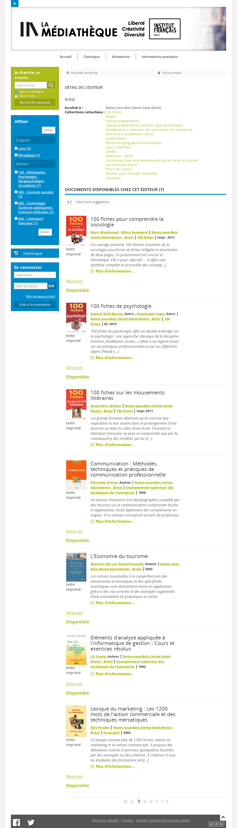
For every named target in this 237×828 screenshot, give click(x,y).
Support (23, 140)
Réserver (74, 281)
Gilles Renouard (134, 232)
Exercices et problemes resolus (130, 134)
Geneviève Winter (105, 406)
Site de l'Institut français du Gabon (163, 820)
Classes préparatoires (123, 121)
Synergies (113, 178)
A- (211, 824)
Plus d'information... (115, 271)
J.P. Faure (98, 656)
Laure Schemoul (118, 147)
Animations (121, 56)
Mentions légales (105, 820)
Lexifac (111, 151)
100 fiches (113, 112)
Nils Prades (100, 727)
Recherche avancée (35, 102)
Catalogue (92, 56)
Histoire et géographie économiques (134, 143)
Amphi (111, 116)
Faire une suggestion (93, 202)
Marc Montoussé (104, 232)
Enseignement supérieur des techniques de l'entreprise (149, 129)
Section (22, 163)
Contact (127, 820)
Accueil (66, 56)
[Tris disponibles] (69, 202)
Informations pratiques (160, 56)
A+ (222, 824)
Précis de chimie (118, 169)
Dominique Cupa (150, 314)
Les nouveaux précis (121, 164)
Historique (32, 253)
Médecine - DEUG (119, 156)
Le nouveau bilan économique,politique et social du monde (152, 160)
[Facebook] (16, 822)
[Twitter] (31, 822)
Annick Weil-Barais (106, 314)
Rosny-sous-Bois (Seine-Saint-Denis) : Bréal (125, 319)
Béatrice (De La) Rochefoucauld (116, 564)
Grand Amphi (116, 138)
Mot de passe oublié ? (41, 296)
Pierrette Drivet (104, 482)
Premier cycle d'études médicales (132, 173)
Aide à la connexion (34, 304)
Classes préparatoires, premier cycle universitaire (144, 125)
